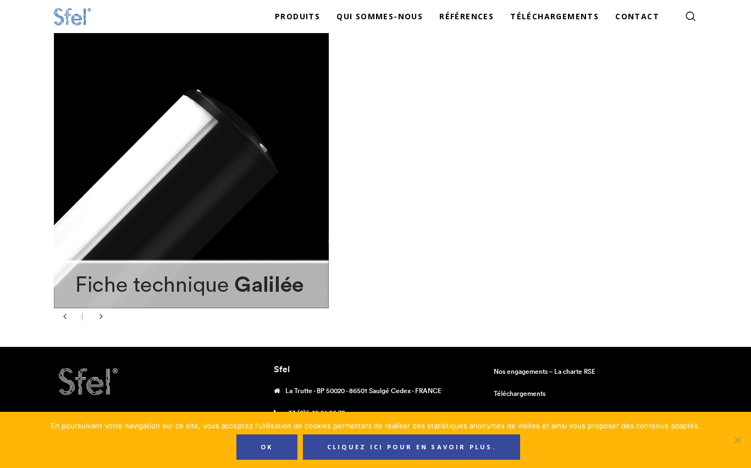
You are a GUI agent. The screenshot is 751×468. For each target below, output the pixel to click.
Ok (267, 447)
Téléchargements (519, 393)
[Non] (737, 439)
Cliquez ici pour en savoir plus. (411, 447)
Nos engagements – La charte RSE (544, 371)
